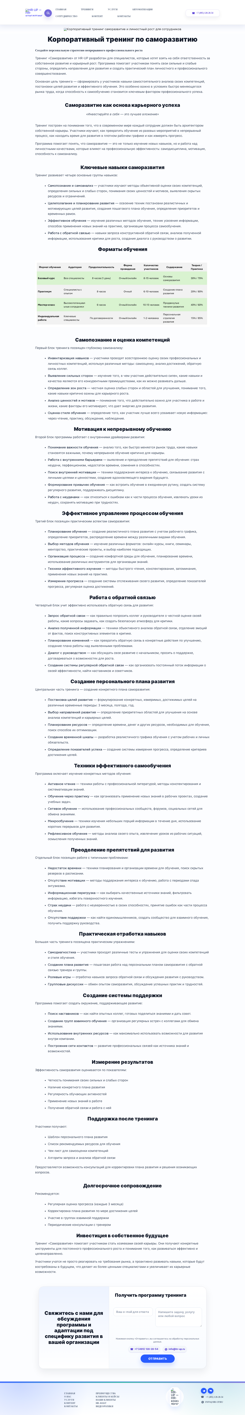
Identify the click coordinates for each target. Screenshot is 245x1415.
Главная (69, 1393)
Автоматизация (142, 9)
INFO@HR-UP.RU (214, 1402)
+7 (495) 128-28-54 (204, 13)
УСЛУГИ (112, 9)
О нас (67, 1397)
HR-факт (101, 1403)
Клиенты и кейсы (107, 1397)
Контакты (71, 1406)
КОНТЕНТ (97, 16)
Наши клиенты (106, 1400)
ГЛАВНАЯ (61, 9)
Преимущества (106, 1393)
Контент (69, 1403)
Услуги (69, 1400)
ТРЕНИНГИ (87, 9)
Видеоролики (104, 1406)
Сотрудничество (66, 16)
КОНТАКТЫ (124, 16)
